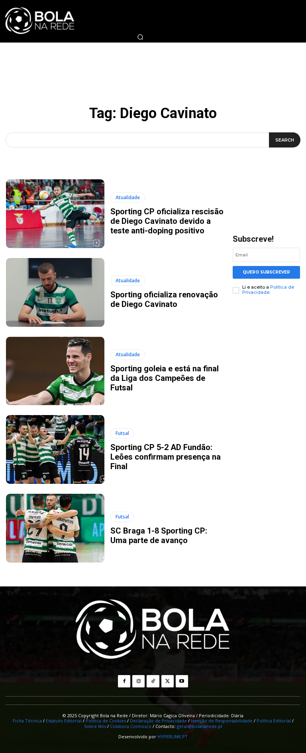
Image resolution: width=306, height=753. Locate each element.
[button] (140, 37)
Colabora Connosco (130, 726)
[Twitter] (167, 681)
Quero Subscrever (266, 272)
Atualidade (128, 197)
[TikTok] (153, 681)
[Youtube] (182, 681)
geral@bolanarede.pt (199, 726)
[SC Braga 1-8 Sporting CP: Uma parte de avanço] (55, 528)
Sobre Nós (95, 726)
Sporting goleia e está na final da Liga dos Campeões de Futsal (164, 378)
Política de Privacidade (268, 289)
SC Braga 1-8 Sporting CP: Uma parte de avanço (158, 535)
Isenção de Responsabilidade (222, 721)
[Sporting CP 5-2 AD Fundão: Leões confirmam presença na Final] (55, 449)
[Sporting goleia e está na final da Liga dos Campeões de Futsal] (55, 371)
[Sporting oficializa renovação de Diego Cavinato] (55, 292)
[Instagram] (138, 681)
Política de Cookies (106, 721)
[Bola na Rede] (153, 630)
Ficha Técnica (27, 721)
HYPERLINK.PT (172, 736)
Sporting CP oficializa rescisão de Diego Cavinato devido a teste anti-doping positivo (167, 221)
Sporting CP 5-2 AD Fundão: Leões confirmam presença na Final (165, 456)
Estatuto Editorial (64, 721)
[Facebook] (124, 681)
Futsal (122, 433)
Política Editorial (274, 721)
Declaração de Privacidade (158, 721)
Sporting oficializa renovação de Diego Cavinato (164, 299)
